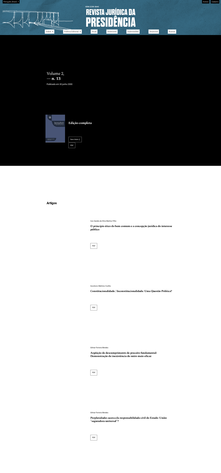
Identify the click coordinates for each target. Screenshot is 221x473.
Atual (94, 31)
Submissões (133, 31)
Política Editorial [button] (71, 31)
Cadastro (215, 2)
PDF (71, 145)
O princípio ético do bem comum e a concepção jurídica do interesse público (131, 228)
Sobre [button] (49, 31)
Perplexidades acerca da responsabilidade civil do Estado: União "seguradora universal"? (128, 419)
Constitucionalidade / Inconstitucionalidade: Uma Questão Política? (131, 291)
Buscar (172, 31)
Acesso (205, 2)
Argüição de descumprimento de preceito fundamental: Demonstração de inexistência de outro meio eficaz (123, 354)
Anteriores (112, 31)
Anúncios (154, 31)
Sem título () (75, 139)
